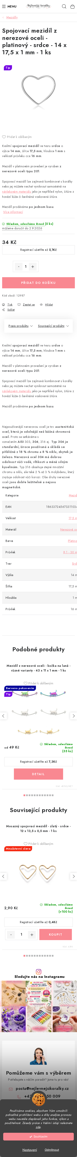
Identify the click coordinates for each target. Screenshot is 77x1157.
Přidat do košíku (38, 283)
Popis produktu (18, 326)
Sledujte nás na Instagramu (40, 977)
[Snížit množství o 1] (18, 267)
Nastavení (29, 1150)
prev (3, 715)
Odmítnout (52, 1150)
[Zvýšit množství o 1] (33, 267)
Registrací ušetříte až (38, 250)
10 (50, 795)
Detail (38, 774)
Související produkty (51, 326)
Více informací (13, 212)
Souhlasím (40, 1136)
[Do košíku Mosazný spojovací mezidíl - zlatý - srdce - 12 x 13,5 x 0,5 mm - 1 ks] (55, 934)
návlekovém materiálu (16, 191)
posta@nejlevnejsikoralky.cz (42, 1088)
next (73, 715)
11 (52, 795)
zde (38, 1127)
